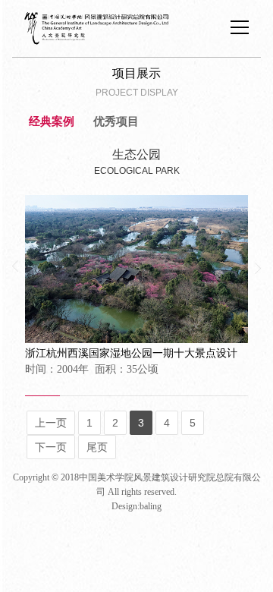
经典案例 (51, 121)
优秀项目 (116, 121)
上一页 (51, 423)
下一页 (51, 447)
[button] (15, 266)
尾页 (97, 447)
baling (151, 507)
